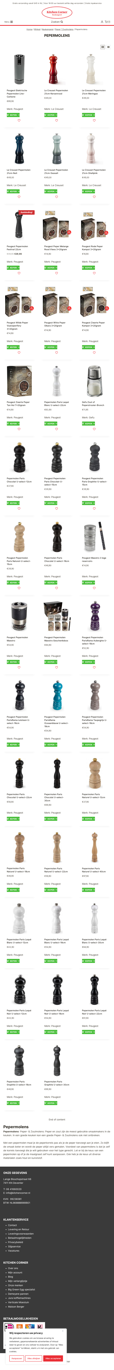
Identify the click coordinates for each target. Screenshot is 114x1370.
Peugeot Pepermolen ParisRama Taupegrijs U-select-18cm (94, 720)
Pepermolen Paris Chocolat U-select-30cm (54, 797)
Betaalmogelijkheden (19, 1237)
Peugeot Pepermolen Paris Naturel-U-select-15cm (19, 561)
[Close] (63, 1331)
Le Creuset (57, 109)
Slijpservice (14, 1246)
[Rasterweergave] (103, 47)
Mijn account (15, 1272)
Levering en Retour (18, 1229)
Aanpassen (17, 1358)
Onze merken (15, 1285)
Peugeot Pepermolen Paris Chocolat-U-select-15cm (54, 481)
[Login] (102, 22)
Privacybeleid (15, 1242)
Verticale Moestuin (18, 1302)
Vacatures (13, 1250)
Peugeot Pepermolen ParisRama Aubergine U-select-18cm (94, 640)
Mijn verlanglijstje (17, 1281)
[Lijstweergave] (108, 47)
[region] (36, 1346)
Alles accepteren (53, 1358)
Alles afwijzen (33, 1358)
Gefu (91, 417)
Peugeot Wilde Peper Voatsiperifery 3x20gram (17, 325)
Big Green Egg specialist (21, 1289)
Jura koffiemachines (19, 1298)
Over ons (13, 1268)
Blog (10, 1276)
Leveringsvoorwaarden (21, 1233)
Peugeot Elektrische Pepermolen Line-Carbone (17, 93)
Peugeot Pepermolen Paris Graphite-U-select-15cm (94, 481)
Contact (12, 1225)
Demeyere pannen (18, 1293)
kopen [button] (13, 115)
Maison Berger (16, 1306)
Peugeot (18, 109)
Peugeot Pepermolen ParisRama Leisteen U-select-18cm (18, 720)
